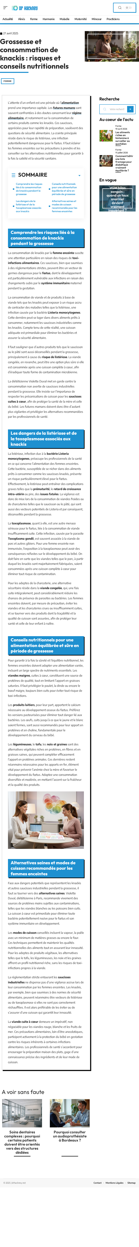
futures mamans (64, 108)
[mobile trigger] (6, 7)
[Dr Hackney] (24, 7)
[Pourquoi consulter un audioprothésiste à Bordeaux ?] (69, 1113)
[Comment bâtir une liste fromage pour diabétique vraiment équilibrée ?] (106, 161)
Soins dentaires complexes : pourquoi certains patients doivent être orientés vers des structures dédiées (22, 1142)
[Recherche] (119, 7)
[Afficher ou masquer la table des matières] (64, 176)
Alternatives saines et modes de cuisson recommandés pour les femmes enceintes (64, 206)
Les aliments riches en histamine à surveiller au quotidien (122, 138)
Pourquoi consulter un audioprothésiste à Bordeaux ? (70, 1136)
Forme (8, 81)
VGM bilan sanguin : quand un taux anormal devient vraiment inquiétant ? (117, 199)
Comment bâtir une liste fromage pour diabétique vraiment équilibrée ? (124, 163)
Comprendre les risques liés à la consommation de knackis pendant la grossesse (29, 189)
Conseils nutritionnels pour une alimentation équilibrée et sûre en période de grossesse (64, 189)
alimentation (70, 102)
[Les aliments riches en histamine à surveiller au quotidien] (106, 136)
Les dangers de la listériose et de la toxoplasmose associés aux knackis (28, 206)
